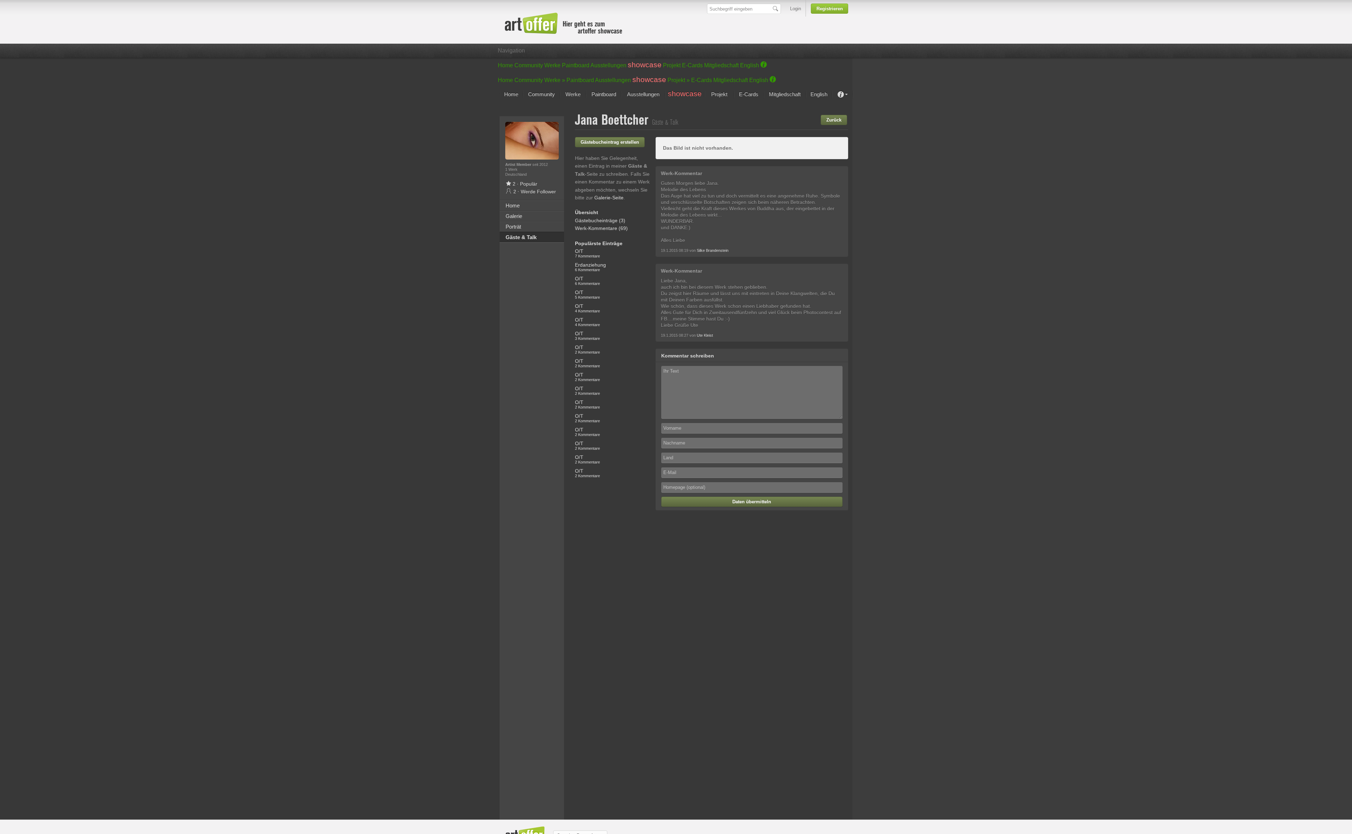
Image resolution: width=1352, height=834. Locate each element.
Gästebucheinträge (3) (600, 220)
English (749, 65)
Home (505, 65)
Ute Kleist (705, 335)
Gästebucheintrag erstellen (610, 142)
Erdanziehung (590, 267)
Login (795, 8)
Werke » (554, 80)
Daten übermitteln (751, 501)
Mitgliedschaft (721, 65)
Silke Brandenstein (712, 250)
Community (528, 65)
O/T (587, 253)
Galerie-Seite (609, 197)
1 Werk (511, 169)
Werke (552, 65)
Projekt (672, 65)
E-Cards (692, 65)
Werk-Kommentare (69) (601, 228)
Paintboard (575, 65)
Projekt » (679, 80)
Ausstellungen (608, 65)
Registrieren (829, 8)
